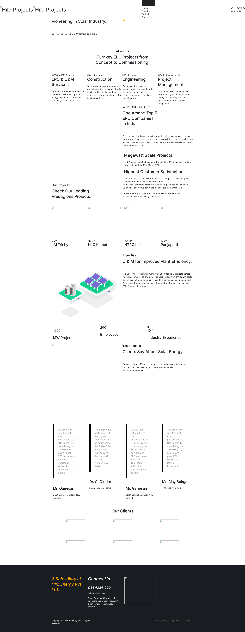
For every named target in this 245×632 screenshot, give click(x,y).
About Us (146, 11)
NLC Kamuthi (99, 245)
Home (145, 8)
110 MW (91, 241)
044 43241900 (238, 8)
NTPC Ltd (132, 245)
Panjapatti (169, 245)
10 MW (164, 241)
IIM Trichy (60, 245)
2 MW (54, 241)
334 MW (128, 241)
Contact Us (147, 17)
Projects (146, 14)
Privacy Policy (161, 620)
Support (188, 620)
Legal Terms (176, 620)
